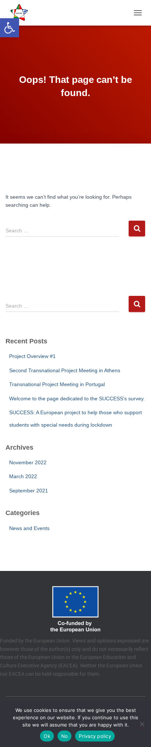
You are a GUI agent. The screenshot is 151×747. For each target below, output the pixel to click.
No (64, 736)
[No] (142, 724)
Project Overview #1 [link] (32, 356)
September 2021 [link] (28, 490)
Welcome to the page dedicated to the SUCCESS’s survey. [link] (77, 398)
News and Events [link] (29, 528)
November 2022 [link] (28, 462)
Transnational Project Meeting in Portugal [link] (57, 384)
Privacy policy (95, 736)
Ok (47, 736)
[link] (9, 27)
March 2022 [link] (23, 476)
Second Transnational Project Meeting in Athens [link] (64, 370)
